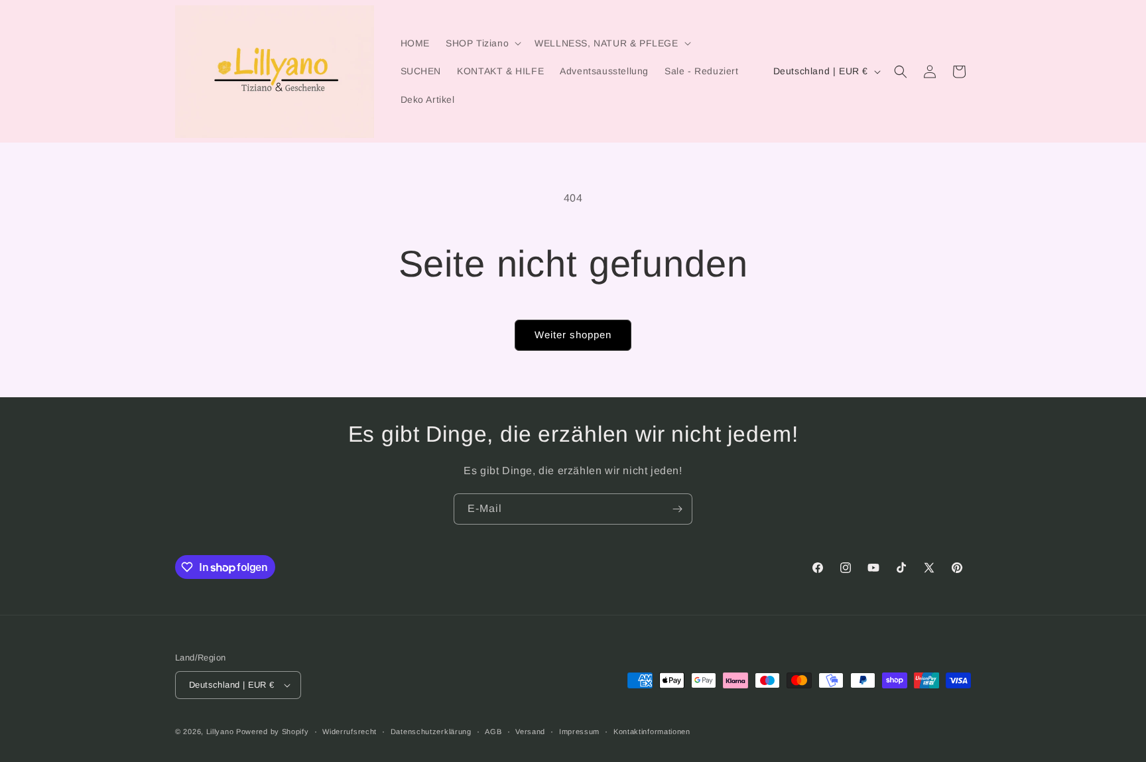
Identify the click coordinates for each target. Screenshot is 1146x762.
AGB (493, 731)
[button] (482, 43)
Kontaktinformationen (651, 731)
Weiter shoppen (573, 334)
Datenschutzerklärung (431, 731)
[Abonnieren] (677, 509)
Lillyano (220, 731)
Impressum (579, 731)
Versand (530, 731)
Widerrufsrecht (349, 731)
